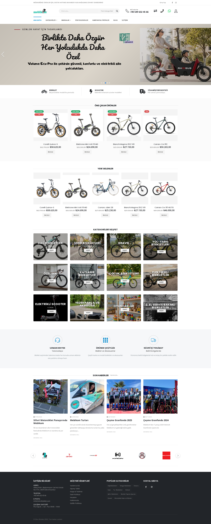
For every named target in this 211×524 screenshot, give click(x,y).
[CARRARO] (44, 455)
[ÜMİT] (166, 455)
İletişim (125, 20)
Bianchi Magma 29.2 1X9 (123, 144)
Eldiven (127, 490)
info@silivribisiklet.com (41, 501)
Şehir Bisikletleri (113, 494)
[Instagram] (151, 486)
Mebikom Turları (79, 420)
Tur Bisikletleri (118, 490)
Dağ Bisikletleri (112, 486)
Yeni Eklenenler (81, 20)
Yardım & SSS (75, 486)
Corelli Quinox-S (50, 144)
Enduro (136, 486)
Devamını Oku (37, 438)
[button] (101, 82)
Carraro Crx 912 (160, 144)
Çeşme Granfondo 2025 (119, 420)
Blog (115, 20)
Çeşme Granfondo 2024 (156, 420)
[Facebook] (146, 486)
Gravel (110, 498)
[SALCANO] (142, 455)
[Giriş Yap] (176, 11)
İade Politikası (75, 494)
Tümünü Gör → (114, 375)
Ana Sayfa (37, 20)
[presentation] (30, 126)
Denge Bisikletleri (125, 486)
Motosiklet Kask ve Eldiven (123, 498)
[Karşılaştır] (155, 11)
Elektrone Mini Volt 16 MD (87, 144)
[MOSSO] (117, 455)
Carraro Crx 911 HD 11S (164, 207)
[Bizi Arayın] (162, 11)
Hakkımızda (74, 500)
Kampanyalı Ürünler (100, 20)
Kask (109, 490)
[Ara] (117, 11)
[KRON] (93, 455)
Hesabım (73, 497)
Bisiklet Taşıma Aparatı (128, 494)
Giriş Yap (163, 2)
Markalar (65, 20)
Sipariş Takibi (75, 488)
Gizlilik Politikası (76, 503)
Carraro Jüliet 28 (105, 207)
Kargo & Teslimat (76, 491)
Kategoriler (51, 20)
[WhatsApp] (169, 11)
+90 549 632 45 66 (139, 12)
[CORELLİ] (69, 455)
